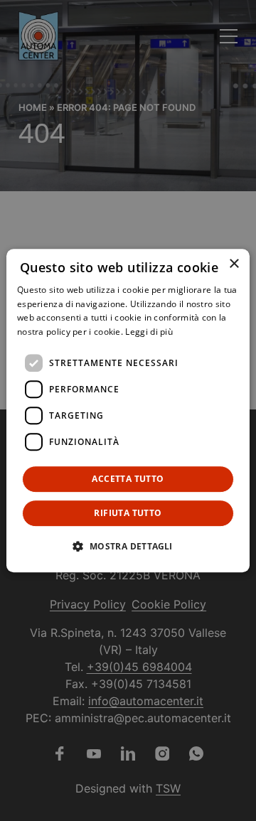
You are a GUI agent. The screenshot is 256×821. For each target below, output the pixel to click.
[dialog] (128, 411)
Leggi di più (149, 332)
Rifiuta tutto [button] (127, 513)
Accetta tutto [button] (128, 479)
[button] (127, 545)
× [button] (233, 264)
